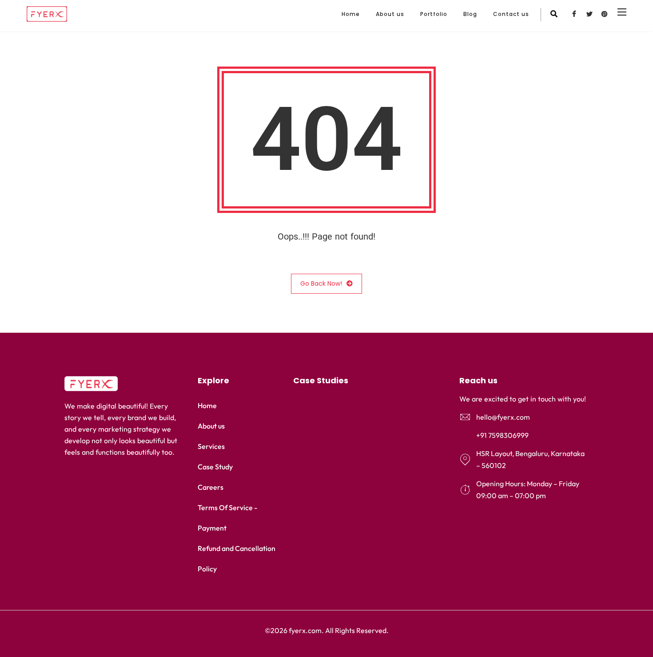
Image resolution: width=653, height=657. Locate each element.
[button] (363, 381)
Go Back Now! (321, 283)
